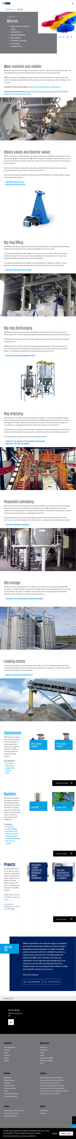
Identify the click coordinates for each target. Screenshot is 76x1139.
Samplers (8, 770)
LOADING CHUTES (55, 87)
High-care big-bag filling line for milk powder (51, 1077)
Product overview (61, 853)
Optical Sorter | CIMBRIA (46, 1060)
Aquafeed (6, 1060)
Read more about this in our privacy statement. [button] (19, 1136)
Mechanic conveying (11, 836)
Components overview (62, 783)
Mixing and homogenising (13, 838)
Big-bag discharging (9, 1080)
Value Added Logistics (10, 1047)
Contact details (44, 1110)
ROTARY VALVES (33, 87)
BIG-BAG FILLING (31, 92)
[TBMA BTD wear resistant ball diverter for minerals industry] (38, 209)
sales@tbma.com (9, 906)
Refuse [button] (55, 1133)
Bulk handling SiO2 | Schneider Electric (50, 1083)
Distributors (43, 1113)
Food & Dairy (7, 1050)
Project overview (61, 919)
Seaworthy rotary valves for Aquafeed (49, 1093)
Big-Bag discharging (11, 829)
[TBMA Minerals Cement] (57, 22)
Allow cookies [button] (66, 1133)
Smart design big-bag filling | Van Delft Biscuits (52, 1088)
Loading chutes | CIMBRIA (46, 1058)
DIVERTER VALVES (44, 87)
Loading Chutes (10, 768)
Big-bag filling (7, 1077)
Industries (12, 17)
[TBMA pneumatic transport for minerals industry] (38, 550)
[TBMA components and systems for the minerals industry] (38, 119)
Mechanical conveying (9, 1088)
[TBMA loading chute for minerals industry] (38, 700)
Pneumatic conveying (12, 833)
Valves (7, 773)
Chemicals (6, 1058)
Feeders (42, 1055)
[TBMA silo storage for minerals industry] (38, 628)
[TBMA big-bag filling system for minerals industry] (38, 295)
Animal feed (7, 1055)
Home (6, 3)
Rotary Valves (9, 763)
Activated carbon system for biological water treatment (54, 1091)
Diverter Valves (10, 765)
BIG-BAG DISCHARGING (43, 92)
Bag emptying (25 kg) (12, 831)
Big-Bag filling (9, 826)
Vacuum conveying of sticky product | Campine (52, 1085)
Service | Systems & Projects (11, 1113)
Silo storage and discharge (11, 1093)
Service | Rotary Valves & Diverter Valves (14, 1110)
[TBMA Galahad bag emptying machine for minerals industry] (38, 469)
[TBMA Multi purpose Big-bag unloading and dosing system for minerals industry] (38, 381)
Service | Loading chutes (10, 1116)
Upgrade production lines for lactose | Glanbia (52, 1080)
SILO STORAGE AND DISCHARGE (21, 94)
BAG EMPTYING (55, 92)
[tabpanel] (57, 22)
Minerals (6, 1052)
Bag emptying (7, 1083)
